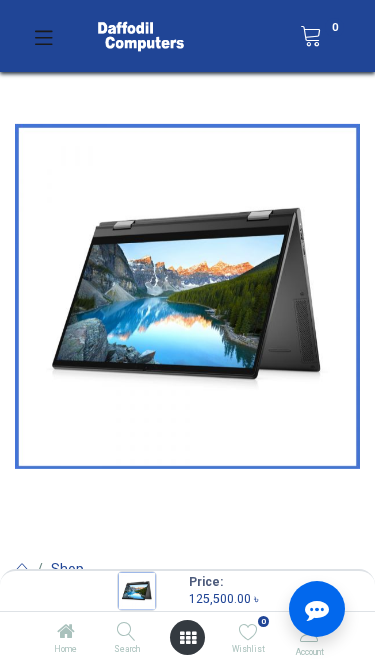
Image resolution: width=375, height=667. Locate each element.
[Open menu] (188, 638)
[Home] (66, 633)
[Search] (126, 633)
